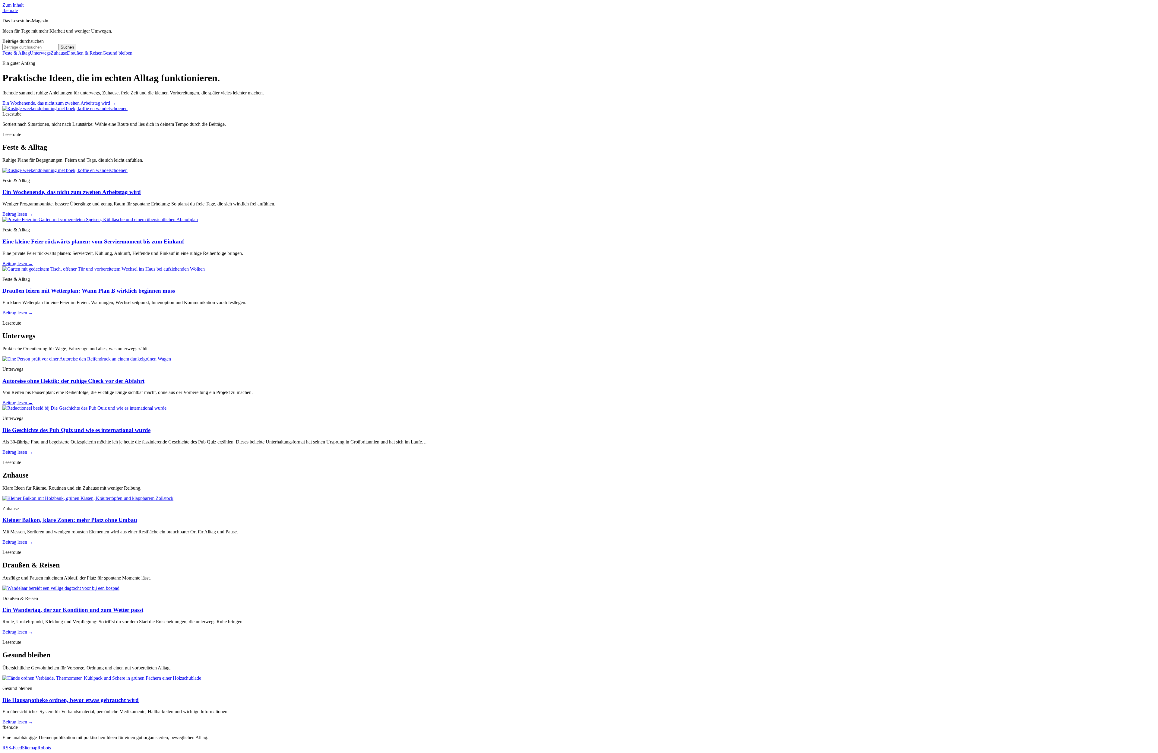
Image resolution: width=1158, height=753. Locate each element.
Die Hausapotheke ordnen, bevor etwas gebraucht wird (70, 700)
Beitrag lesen (17, 214)
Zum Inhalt (13, 5)
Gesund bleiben (117, 53)
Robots (44, 747)
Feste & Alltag (16, 53)
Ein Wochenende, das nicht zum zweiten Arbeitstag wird (59, 103)
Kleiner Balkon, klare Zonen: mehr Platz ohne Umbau (69, 520)
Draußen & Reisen (85, 53)
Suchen (67, 47)
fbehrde (10, 10)
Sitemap (29, 747)
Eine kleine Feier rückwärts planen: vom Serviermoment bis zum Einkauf (93, 241)
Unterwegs (40, 53)
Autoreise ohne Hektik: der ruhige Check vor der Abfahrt (73, 381)
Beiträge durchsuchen (23, 41)
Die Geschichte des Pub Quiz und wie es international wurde (76, 430)
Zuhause (59, 53)
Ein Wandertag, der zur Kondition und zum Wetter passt (72, 610)
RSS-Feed (12, 747)
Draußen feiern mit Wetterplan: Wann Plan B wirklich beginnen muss (88, 291)
